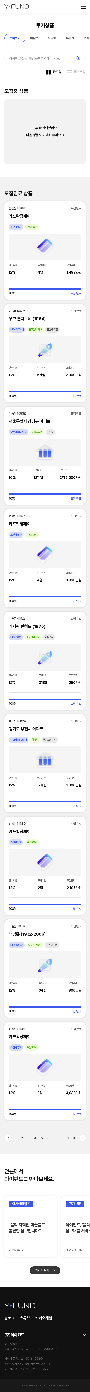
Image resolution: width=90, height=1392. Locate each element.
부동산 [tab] (70, 38)
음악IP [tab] (52, 38)
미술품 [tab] (34, 38)
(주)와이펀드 (14, 1335)
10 (74, 1138)
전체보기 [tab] (14, 38)
